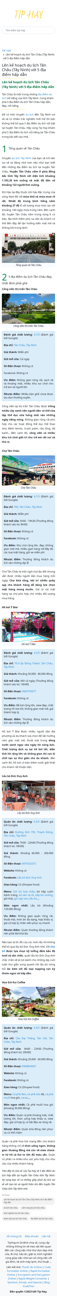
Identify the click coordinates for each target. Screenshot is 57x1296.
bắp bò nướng (44, 895)
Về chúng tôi (14, 1236)
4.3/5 (37, 821)
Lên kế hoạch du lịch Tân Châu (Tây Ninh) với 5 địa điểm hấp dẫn (28, 1201)
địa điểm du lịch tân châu (42, 1218)
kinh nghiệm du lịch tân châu (16, 1213)
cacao (24, 1097)
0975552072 (29, 863)
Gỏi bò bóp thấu (24, 891)
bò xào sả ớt (26, 895)
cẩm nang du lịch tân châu (33, 1207)
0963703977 (29, 691)
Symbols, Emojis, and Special (24, 1282)
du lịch (29, 114)
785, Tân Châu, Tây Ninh (28, 507)
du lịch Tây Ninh (21, 158)
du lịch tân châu (11, 1207)
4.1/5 (37, 496)
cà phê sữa (33, 1094)
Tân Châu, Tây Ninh (25, 345)
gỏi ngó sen (21, 898)
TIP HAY (6, 50)
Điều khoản (32, 1236)
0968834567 (29, 1066)
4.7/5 (37, 334)
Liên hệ (46, 1236)
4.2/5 (37, 653)
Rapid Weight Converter (33, 1278)
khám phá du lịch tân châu (15, 1218)
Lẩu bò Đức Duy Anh (29, 877)
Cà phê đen (19, 1094)
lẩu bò (33, 898)
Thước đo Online (32, 1267)
